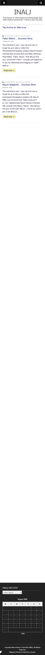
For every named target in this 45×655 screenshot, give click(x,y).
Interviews (9, 36)
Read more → (9, 70)
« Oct (22, 633)
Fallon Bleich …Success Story (17, 38)
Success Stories (23, 36)
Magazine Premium (16, 652)
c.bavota (32, 652)
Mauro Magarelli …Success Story (19, 84)
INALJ (22, 12)
